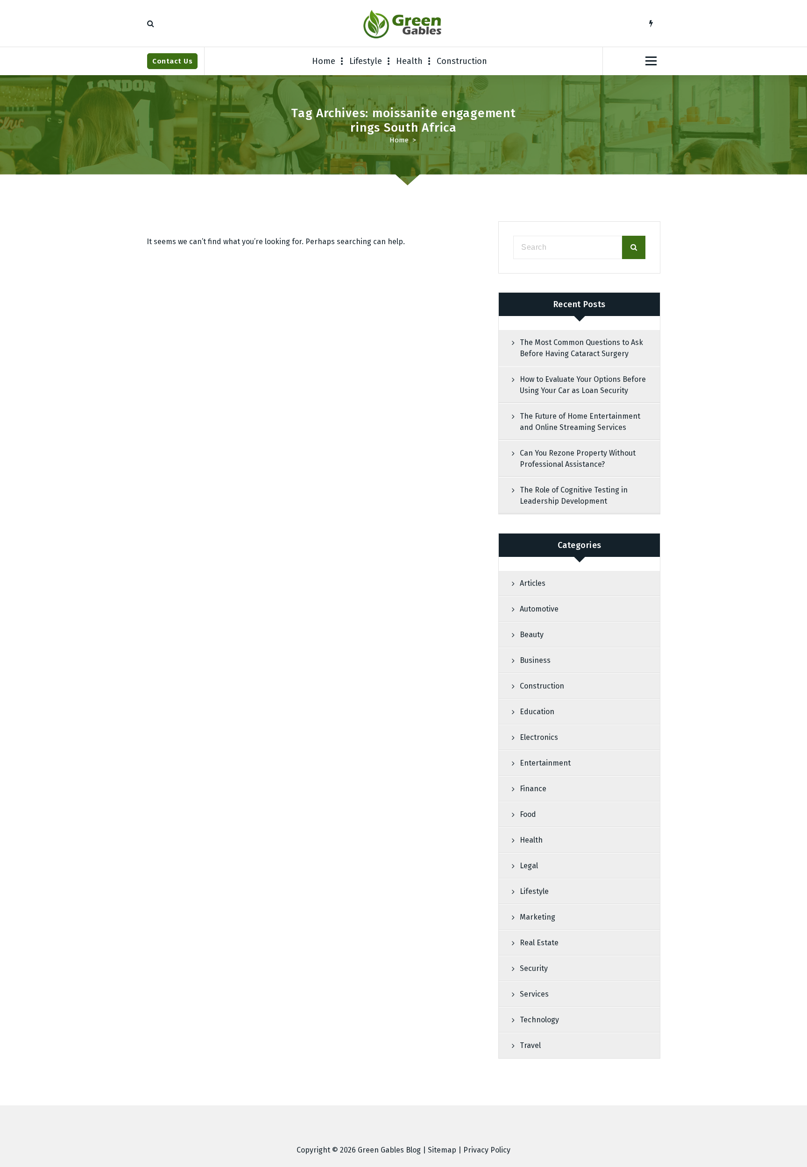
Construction (462, 61)
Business (535, 660)
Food (528, 814)
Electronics (539, 737)
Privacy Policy (486, 1150)
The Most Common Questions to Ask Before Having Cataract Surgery (581, 348)
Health (409, 61)
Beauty (532, 634)
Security (534, 968)
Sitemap (442, 1150)
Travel (530, 1045)
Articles (532, 583)
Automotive (539, 609)
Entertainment (545, 763)
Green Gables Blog (389, 1150)
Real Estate (539, 942)
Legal (529, 865)
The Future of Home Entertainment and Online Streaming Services (580, 422)
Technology (539, 1019)
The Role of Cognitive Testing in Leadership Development (574, 495)
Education (537, 711)
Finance (533, 788)
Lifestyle (365, 61)
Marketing (537, 917)
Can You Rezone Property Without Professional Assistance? (578, 459)
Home (323, 61)
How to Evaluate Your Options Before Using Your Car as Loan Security (583, 385)
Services (534, 994)
